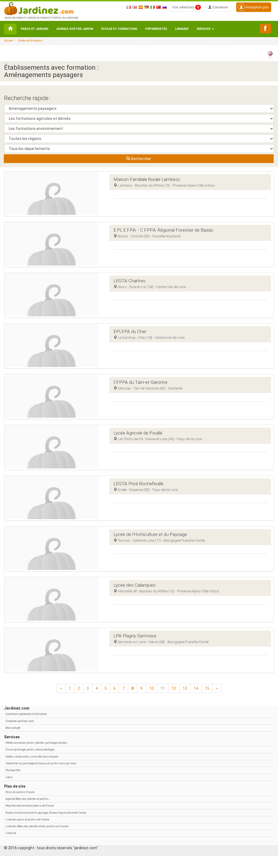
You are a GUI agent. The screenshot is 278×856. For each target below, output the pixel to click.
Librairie (181, 29)
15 (207, 688)
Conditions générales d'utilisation (26, 714)
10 (151, 688)
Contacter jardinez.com (19, 721)
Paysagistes (13, 770)
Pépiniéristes (156, 29)
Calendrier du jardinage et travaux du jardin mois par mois (41, 763)
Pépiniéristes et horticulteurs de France (29, 805)
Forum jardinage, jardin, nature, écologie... (31, 749)
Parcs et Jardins (34, 29)
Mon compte (12, 727)
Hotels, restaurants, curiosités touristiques (31, 756)
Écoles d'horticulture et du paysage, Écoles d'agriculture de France (45, 812)
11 (162, 688)
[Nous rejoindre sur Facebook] (265, 28)
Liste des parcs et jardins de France (27, 819)
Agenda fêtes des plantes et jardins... (28, 798)
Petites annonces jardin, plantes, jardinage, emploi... (37, 742)
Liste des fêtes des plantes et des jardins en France (36, 826)
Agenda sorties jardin (74, 29)
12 (174, 688)
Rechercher (140, 158)
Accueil (8, 40)
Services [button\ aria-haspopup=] (204, 29)
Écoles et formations (119, 29)
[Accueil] (10, 29)
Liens (8, 777)
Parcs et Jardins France (19, 792)
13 (185, 688)
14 (196, 688)
